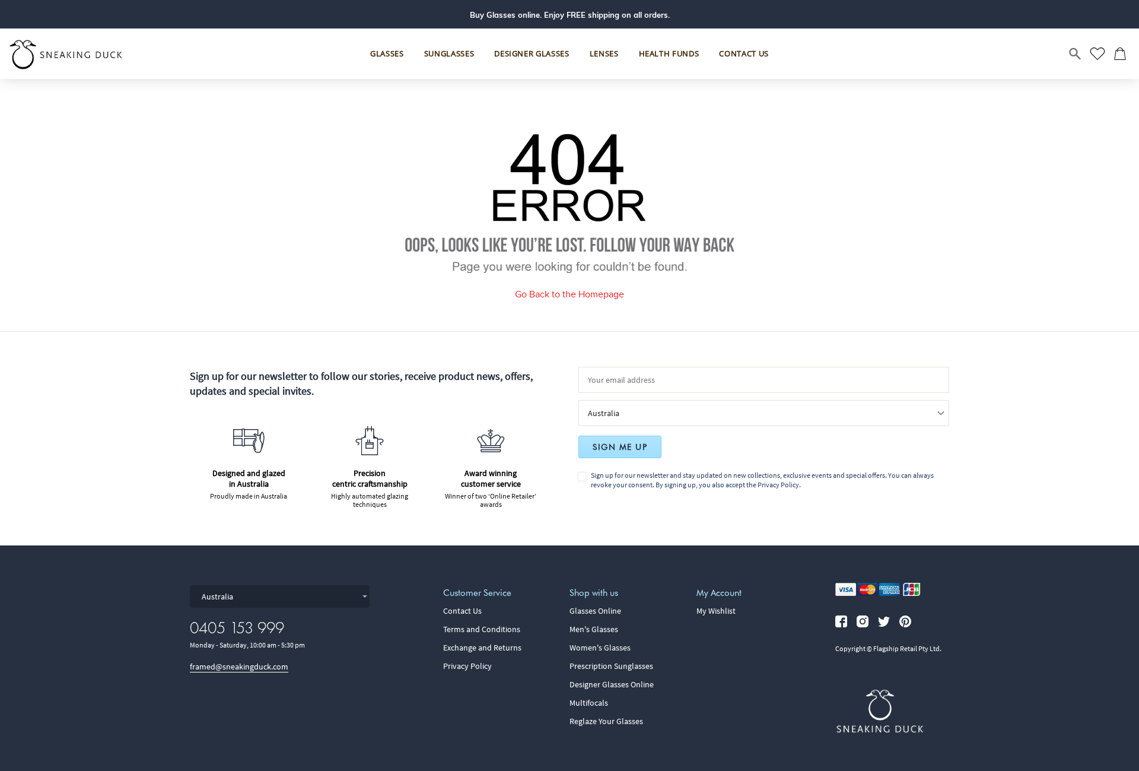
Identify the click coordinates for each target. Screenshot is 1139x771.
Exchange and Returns (482, 647)
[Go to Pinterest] (905, 621)
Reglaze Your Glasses (606, 721)
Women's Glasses (600, 647)
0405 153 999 (237, 627)
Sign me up (620, 447)
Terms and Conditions (481, 629)
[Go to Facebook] (841, 621)
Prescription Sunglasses (611, 666)
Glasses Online (595, 610)
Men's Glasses (594, 629)
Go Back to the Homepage (569, 294)
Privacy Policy (778, 484)
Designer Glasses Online (612, 684)
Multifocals (589, 702)
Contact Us (462, 610)
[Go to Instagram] (862, 621)
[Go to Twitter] (884, 621)
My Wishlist (716, 610)
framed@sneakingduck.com (239, 666)
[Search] (1075, 54)
